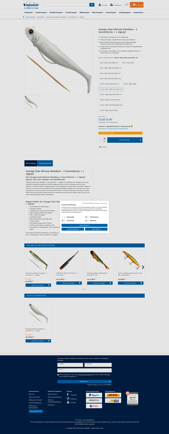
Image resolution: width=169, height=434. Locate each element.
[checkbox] (63, 217)
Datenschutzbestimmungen (90, 203)
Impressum (104, 203)
